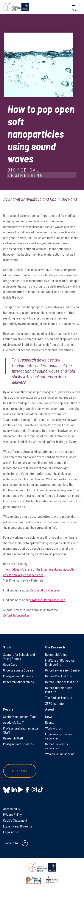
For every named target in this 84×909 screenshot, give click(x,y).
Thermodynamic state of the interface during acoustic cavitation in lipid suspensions (39, 572)
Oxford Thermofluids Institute (58, 690)
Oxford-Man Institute (58, 676)
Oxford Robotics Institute (61, 682)
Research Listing (56, 654)
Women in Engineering (60, 754)
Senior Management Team (20, 716)
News (49, 716)
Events (49, 722)
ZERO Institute (54, 703)
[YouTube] (20, 790)
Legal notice (11, 832)
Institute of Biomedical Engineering (60, 662)
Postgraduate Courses (18, 676)
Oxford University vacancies (56, 746)
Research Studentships (18, 682)
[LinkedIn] (14, 790)
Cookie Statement (15, 820)
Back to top (12, 843)
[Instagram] (34, 790)
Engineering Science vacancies (58, 736)
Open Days (10, 664)
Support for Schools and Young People (19, 656)
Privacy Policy (12, 814)
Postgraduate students (18, 744)
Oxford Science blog (16, 615)
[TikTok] (40, 790)
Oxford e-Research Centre (62, 670)
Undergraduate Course (18, 670)
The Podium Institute (58, 697)
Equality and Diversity (17, 826)
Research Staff (13, 738)
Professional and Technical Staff (21, 730)
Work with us (53, 728)
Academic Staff (13, 722)
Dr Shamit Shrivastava (45, 590)
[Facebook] (27, 790)
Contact (19, 771)
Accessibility (11, 809)
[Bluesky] (6, 790)
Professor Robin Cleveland (47, 600)
